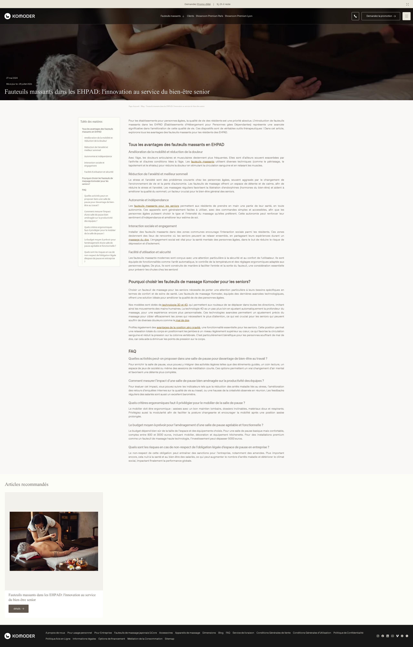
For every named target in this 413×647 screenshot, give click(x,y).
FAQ (84, 189)
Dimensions (209, 633)
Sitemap (169, 639)
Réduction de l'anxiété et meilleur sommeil (96, 148)
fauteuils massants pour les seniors (156, 206)
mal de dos (182, 320)
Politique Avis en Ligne (58, 639)
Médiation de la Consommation (144, 639)
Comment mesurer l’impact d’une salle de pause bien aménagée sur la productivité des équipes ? (98, 216)
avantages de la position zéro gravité (178, 327)
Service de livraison (243, 633)
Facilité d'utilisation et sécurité (98, 171)
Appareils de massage (187, 633)
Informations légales (84, 639)
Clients (190, 15)
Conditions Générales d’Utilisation (312, 633)
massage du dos (139, 239)
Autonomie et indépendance (98, 156)
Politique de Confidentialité (348, 633)
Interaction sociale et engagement (94, 164)
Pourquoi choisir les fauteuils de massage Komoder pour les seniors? (97, 180)
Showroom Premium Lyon (238, 15)
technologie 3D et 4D (174, 305)
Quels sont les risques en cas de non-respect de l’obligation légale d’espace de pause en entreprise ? (100, 257)
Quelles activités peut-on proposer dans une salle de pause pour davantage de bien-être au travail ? (99, 200)
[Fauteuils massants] (183, 16)
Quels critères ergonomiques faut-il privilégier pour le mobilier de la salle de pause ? (100, 230)
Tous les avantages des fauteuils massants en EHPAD (97, 130)
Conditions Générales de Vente (274, 633)
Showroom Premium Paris (209, 15)
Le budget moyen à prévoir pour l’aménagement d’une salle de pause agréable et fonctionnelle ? (100, 242)
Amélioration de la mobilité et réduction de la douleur (98, 139)
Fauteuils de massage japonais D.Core (135, 633)
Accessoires (166, 633)
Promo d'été (204, 4)
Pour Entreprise (103, 633)
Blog (220, 633)
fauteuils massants (202, 161)
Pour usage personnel (79, 633)
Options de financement (111, 639)
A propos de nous (55, 633)
